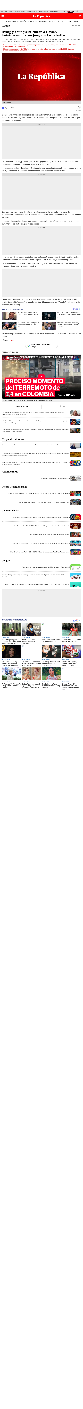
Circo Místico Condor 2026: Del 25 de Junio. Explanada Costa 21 (49, 534)
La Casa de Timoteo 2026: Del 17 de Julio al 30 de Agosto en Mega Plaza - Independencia (41, 543)
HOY (2, 11)
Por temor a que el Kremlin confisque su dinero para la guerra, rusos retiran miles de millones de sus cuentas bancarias (33, 446)
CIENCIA (50, 21)
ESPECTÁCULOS (67, 21)
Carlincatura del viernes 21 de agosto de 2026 (55, 478)
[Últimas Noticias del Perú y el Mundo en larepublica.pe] (41, 16)
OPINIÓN (23, 21)
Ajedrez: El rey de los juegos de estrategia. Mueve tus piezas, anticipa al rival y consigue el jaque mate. (37, 584)
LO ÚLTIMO (9, 21)
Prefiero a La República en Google (40, 346)
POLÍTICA (16, 21)
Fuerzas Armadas (55, 11)
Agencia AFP (9, 108)
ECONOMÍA (30, 21)
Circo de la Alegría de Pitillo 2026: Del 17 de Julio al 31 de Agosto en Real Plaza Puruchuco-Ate (40, 552)
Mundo (6, 25)
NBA (12, 340)
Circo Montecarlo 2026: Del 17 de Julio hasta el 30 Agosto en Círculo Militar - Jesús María (42, 526)
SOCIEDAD (38, 21)
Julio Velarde (31, 11)
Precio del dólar (19, 11)
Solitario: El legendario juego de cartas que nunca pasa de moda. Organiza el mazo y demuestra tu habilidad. (33, 576)
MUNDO (44, 21)
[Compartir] (79, 107)
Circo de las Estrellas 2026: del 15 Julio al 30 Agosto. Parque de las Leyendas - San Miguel (41, 517)
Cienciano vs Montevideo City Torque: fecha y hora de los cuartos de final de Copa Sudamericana (39, 493)
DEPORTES (57, 21)
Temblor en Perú (43, 11)
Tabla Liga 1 (8, 11)
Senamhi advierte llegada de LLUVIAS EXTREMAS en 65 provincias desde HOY (44, 502)
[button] (3, 16)
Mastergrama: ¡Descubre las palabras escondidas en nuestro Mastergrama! (46, 567)
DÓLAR (76, 21)
